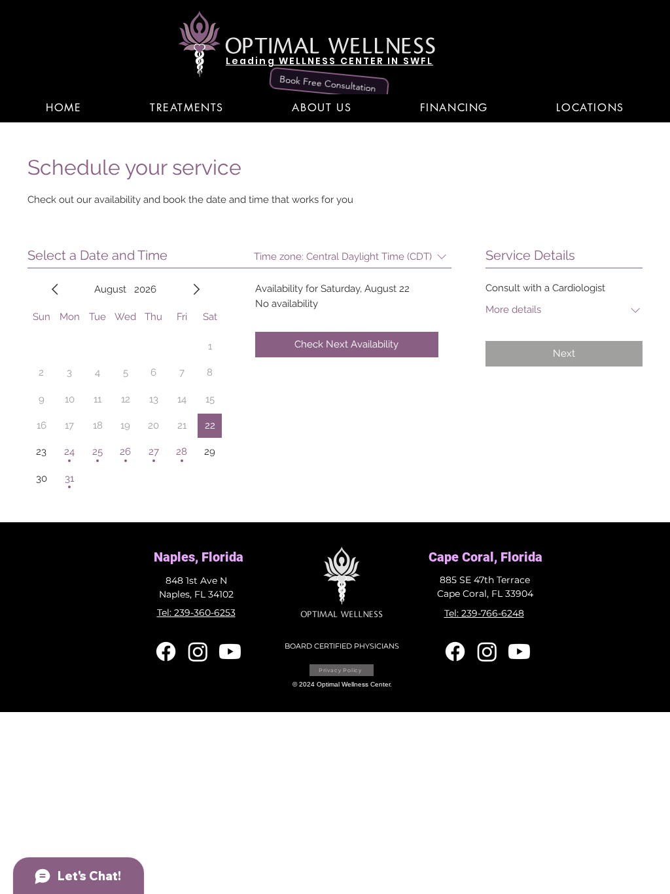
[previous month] (55, 289)
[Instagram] (198, 651)
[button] (186, 107)
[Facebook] (166, 651)
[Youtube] (230, 651)
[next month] (196, 289)
